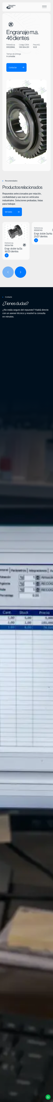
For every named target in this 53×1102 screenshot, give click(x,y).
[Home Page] (10, 6)
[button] (44, 6)
